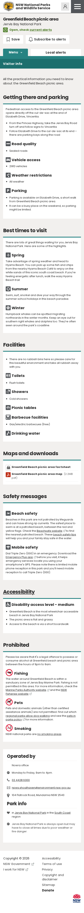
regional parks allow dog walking (28, 716)
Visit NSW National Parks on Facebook (7, 906)
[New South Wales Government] (77, 898)
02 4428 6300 (21, 780)
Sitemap (48, 885)
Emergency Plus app (19, 557)
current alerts (41, 30)
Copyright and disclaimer (53, 877)
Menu (13, 52)
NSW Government (16, 864)
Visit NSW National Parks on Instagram (16, 906)
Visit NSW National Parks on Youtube (24, 906)
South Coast (62, 813)
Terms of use (52, 864)
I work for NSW (13, 869)
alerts (56, 52)
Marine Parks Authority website (26, 690)
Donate (48, 890)
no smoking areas (49, 734)
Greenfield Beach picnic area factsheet (41, 467)
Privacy (47, 869)
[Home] (8, 6)
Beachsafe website (49, 531)
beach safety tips (64, 534)
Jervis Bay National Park (30, 813)
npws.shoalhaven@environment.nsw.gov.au (41, 788)
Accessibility (51, 858)
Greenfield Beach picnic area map (42, 476)
